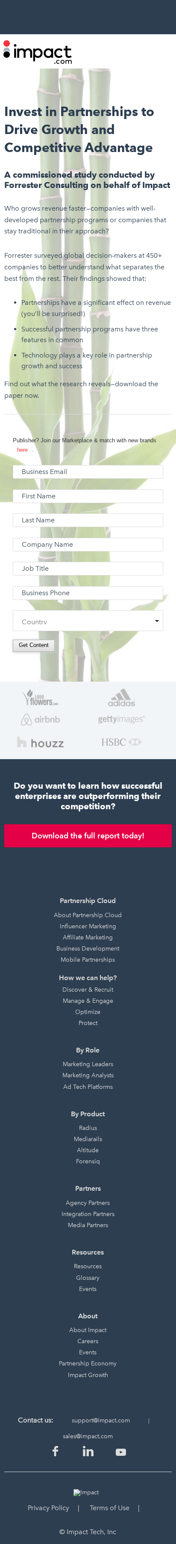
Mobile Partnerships (88, 959)
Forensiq (88, 1161)
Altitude (88, 1150)
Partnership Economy (88, 1363)
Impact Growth (88, 1375)
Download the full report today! (88, 835)
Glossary (88, 1278)
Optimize (87, 1012)
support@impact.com (101, 1420)
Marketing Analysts (88, 1075)
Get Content (34, 645)
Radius (88, 1128)
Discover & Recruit (87, 989)
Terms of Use (109, 1508)
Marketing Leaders (88, 1064)
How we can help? (88, 978)
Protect (88, 1023)
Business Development (87, 948)
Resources (88, 1266)
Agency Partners (88, 1203)
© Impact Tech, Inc (87, 1532)
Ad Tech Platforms (88, 1087)
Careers (87, 1341)
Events (88, 1289)
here (22, 450)
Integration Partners (88, 1214)
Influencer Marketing (88, 926)
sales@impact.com (88, 1436)
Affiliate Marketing (88, 937)
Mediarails (88, 1139)
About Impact (87, 1330)
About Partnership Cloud (88, 915)
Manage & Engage (88, 1000)
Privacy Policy (48, 1508)
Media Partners (88, 1225)
